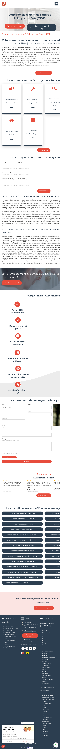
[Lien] (23, 653)
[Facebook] (23, 648)
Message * (10, 439)
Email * (29, 411)
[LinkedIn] (30, 648)
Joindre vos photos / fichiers (9, 454)
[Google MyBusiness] (26, 648)
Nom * (29, 404)
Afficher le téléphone (30, 631)
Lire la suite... (7, 487)
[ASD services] (4, 6)
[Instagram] (34, 648)
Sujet (3, 432)
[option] (17, 486)
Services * (4, 425)
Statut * (4, 404)
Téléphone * (5, 418)
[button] (55, 744)
